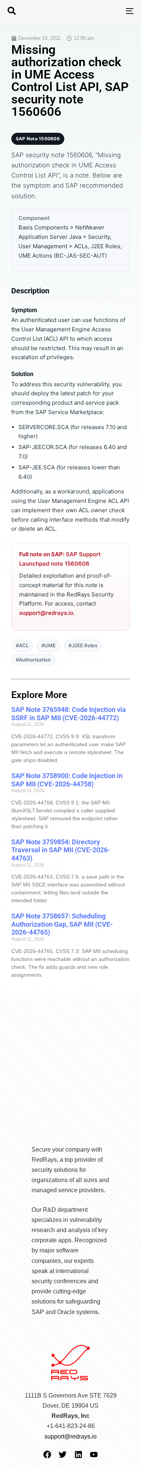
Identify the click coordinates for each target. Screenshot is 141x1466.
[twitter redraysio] (63, 1454)
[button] (12, 11)
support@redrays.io (46, 612)
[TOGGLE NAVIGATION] (112, 11)
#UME (48, 645)
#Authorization (33, 660)
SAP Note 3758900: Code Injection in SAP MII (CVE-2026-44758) (67, 780)
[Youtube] (94, 1454)
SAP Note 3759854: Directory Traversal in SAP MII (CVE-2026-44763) (60, 850)
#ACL (22, 645)
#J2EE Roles (82, 645)
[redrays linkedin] (78, 1454)
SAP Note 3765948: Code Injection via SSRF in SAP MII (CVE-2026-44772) (68, 714)
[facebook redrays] (47, 1454)
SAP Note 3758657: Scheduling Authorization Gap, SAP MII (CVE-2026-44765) (62, 924)
